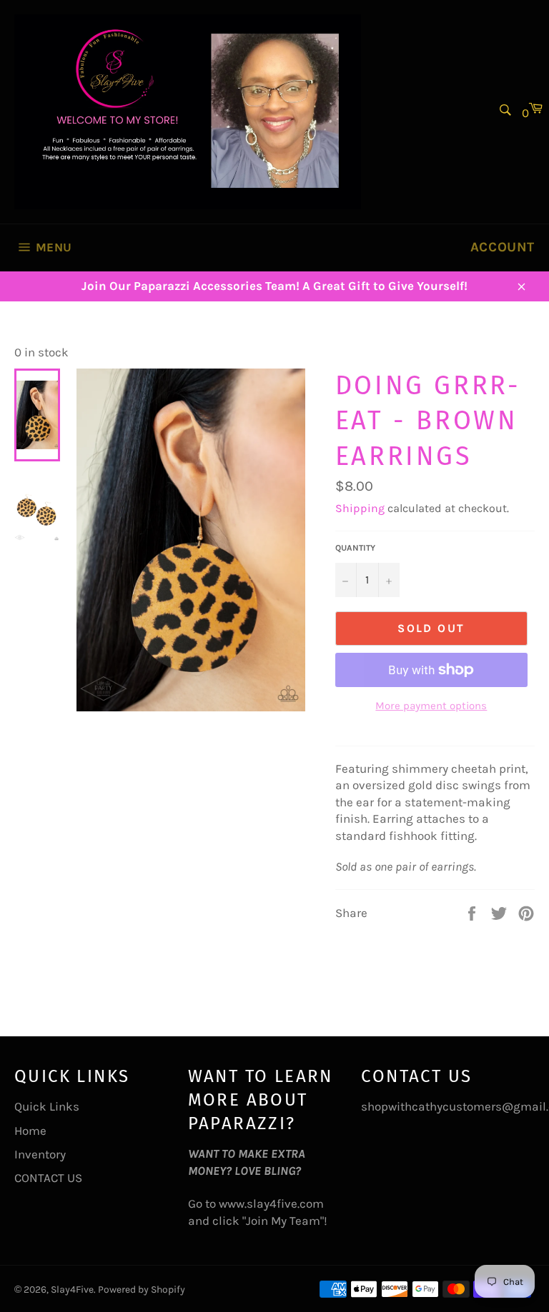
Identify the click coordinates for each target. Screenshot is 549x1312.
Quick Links (46, 1106)
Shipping (360, 508)
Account (502, 247)
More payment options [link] (431, 705)
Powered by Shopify (141, 1289)
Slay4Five (72, 1289)
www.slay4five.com (271, 1203)
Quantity (355, 548)
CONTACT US (48, 1178)
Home (30, 1130)
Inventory (40, 1154)
